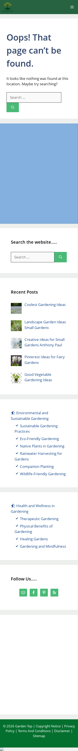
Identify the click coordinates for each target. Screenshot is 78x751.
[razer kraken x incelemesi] (39, 749)
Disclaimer (62, 731)
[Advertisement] (39, 173)
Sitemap (39, 736)
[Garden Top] (7, 7)
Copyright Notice (48, 726)
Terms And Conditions (34, 731)
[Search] (12, 107)
